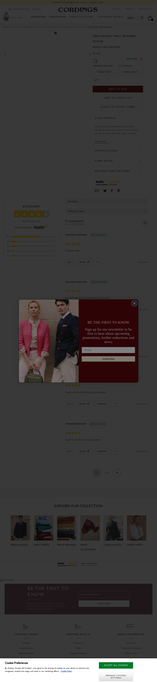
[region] (78, 670)
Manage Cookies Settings (116, 677)
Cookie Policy (66, 671)
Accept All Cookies (116, 665)
